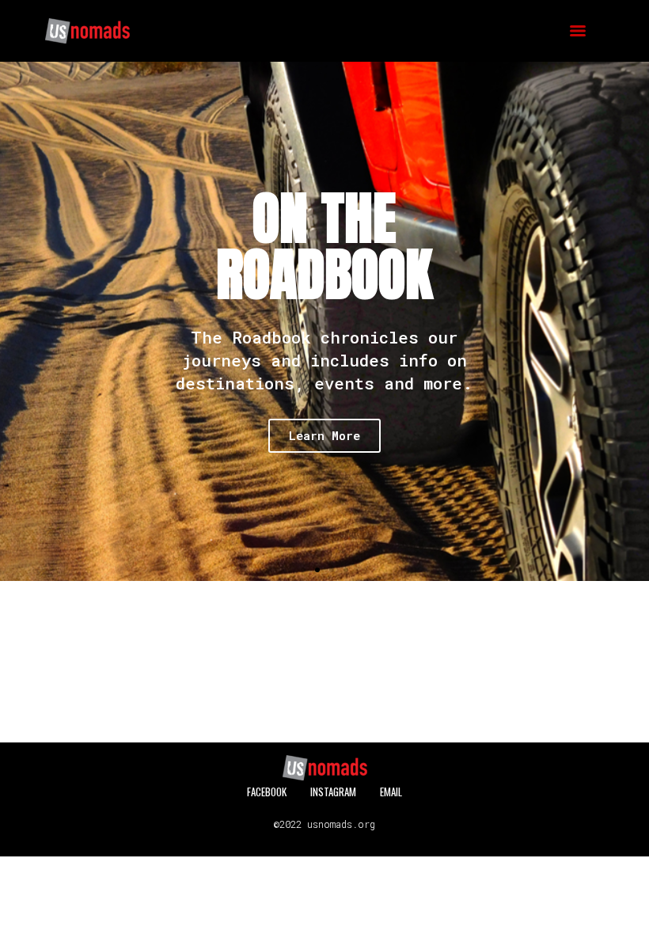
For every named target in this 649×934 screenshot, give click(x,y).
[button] (15, 322)
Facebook (267, 791)
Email (391, 791)
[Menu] (578, 31)
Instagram (333, 791)
